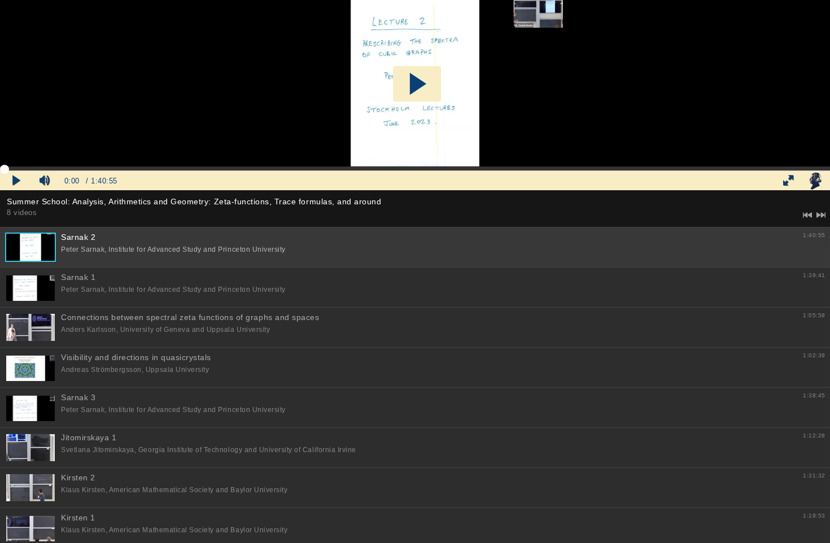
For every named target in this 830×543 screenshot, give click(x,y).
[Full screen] (788, 180)
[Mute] (44, 180)
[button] (417, 84)
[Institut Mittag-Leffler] (815, 180)
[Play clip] (16, 180)
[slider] (415, 169)
